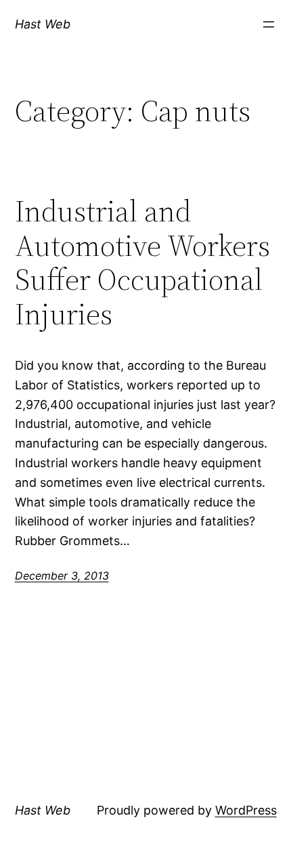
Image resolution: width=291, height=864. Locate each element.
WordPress (246, 810)
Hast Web (42, 24)
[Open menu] (269, 24)
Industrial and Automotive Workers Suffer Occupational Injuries (142, 262)
